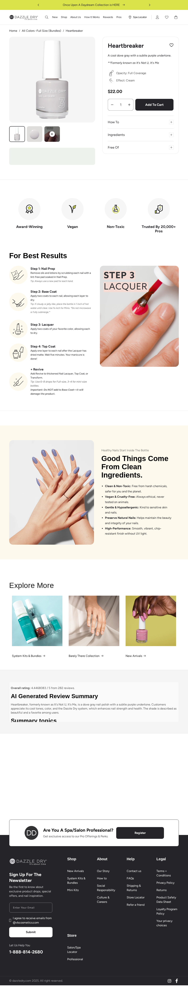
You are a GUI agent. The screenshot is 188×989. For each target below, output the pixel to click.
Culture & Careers (103, 900)
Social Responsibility (106, 888)
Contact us (134, 871)
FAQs (130, 878)
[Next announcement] (150, 4)
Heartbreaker (74, 30)
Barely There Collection (84, 656)
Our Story (103, 871)
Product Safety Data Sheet (166, 900)
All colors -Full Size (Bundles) (41, 30)
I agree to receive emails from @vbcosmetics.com (32, 920)
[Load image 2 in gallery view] (35, 134)
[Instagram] (169, 981)
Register (140, 833)
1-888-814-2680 (26, 952)
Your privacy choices (164, 923)
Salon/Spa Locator (74, 950)
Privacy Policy (165, 882)
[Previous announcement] (38, 4)
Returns (161, 890)
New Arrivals (134, 656)
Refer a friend (135, 904)
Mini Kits (73, 890)
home (13, 30)
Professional (75, 959)
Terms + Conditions (163, 873)
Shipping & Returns (134, 888)
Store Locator (135, 897)
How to (102, 878)
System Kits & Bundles (26, 656)
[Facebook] (176, 981)
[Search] (46, 17)
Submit (31, 932)
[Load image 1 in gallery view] (17, 134)
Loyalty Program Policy (166, 911)
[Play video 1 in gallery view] (52, 134)
